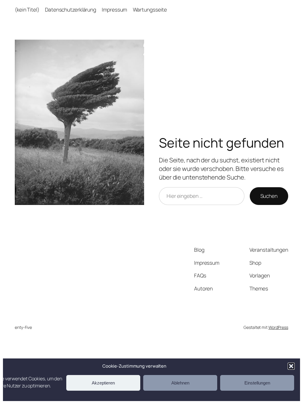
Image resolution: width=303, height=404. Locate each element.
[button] (291, 366)
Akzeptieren (103, 382)
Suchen (269, 195)
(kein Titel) (27, 9)
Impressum (114, 9)
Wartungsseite (150, 9)
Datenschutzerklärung (70, 9)
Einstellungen (257, 382)
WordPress (278, 327)
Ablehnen (180, 382)
